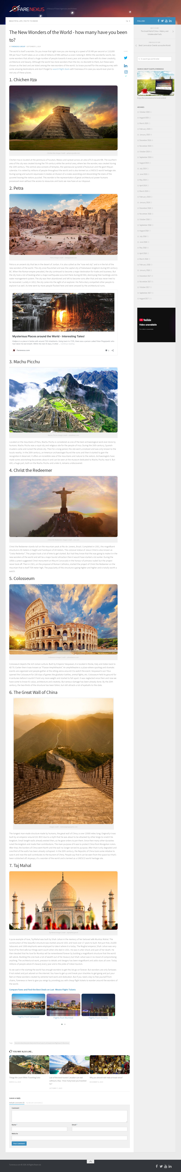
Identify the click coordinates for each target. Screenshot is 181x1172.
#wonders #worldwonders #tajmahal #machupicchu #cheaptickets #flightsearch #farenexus (42, 1043)
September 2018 (145, 225)
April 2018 (143, 253)
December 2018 (145, 208)
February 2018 (145, 264)
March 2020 (144, 123)
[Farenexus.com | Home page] (26, 8)
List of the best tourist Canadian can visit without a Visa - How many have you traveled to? (67, 1080)
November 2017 (145, 281)
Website (15, 1133)
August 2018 (144, 231)
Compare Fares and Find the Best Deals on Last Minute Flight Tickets (42, 989)
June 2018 (143, 242)
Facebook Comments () (34, 1103)
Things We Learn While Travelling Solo (24, 1077)
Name (14, 1125)
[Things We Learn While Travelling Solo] (29, 1064)
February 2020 (145, 129)
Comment (15, 1108)
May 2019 (143, 180)
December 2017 (145, 276)
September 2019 (145, 157)
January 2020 (145, 134)
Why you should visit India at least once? (106, 1077)
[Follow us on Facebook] (158, 20)
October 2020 (144, 112)
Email (74, 1125)
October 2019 (144, 151)
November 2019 (145, 146)
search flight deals (61, 69)
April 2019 (143, 185)
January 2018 (145, 270)
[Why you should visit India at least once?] (110, 1064)
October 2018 (144, 219)
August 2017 (144, 298)
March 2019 (144, 191)
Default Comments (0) (16, 1103)
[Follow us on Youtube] (166, 20)
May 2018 (143, 247)
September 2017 (145, 293)
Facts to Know (31, 21)
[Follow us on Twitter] (162, 20)
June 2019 (143, 174)
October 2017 (144, 287)
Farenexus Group (18, 46)
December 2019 (145, 140)
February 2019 (145, 197)
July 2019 (143, 168)
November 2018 (145, 214)
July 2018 (143, 236)
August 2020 (144, 117)
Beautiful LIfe (15, 21)
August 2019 (144, 163)
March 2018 (144, 259)
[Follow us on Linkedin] (170, 20)
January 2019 (145, 202)
